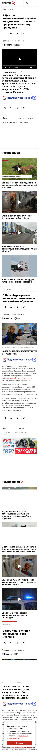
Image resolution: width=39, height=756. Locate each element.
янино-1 (30, 118)
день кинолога (24, 122)
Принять (19, 743)
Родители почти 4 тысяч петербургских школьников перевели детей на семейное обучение (16, 515)
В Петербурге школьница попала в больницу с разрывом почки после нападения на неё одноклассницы (19, 549)
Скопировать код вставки (29, 72)
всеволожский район (10, 122)
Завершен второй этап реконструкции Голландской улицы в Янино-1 (19, 249)
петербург (21, 428)
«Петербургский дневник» (19, 378)
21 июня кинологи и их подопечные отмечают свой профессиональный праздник (19, 185)
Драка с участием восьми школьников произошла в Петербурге (14, 615)
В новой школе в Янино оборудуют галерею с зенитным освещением (19, 281)
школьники (6, 433)
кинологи (21, 118)
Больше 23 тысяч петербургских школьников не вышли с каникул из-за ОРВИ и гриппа (19, 582)
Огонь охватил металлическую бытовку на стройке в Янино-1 (17, 217)
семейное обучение (20, 433)
